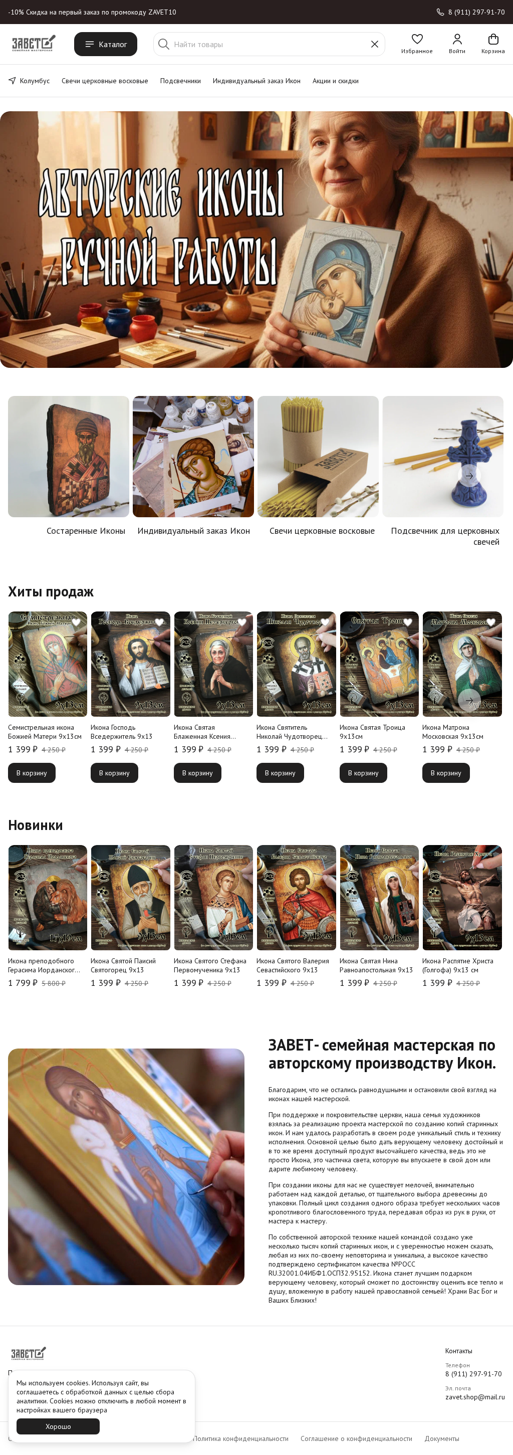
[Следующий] (469, 475)
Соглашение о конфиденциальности (356, 1438)
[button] (417, 44)
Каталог (113, 44)
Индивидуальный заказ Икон (257, 80)
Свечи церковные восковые (105, 80)
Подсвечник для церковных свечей (445, 536)
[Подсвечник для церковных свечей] (442, 456)
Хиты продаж (51, 591)
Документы (441, 1438)
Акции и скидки (336, 80)
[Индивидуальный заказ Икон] (193, 456)
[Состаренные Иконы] (68, 456)
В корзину (32, 772)
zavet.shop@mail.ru (475, 1396)
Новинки (35, 825)
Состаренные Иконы (86, 530)
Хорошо (58, 1426)
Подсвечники (180, 80)
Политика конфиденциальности (241, 1438)
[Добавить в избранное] (76, 622)
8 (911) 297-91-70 (473, 1373)
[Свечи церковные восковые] (318, 456)
